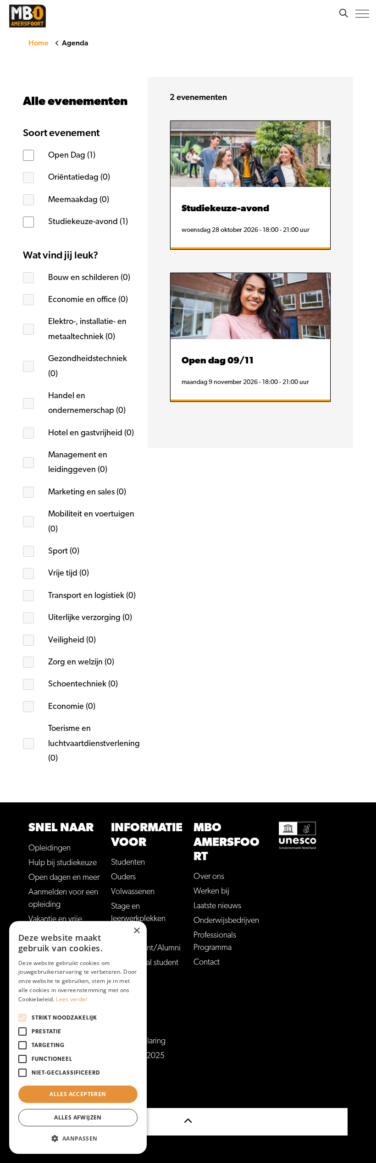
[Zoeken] (343, 13)
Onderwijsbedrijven (226, 920)
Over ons (209, 876)
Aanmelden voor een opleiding (63, 898)
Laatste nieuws (217, 906)
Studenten (128, 862)
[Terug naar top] (188, 1122)
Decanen (125, 933)
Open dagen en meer (64, 877)
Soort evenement (61, 133)
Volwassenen (133, 892)
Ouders (123, 877)
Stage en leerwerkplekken (138, 912)
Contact (207, 962)
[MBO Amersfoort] (27, 16)
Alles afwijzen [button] (78, 1117)
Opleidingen (49, 848)
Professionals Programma (215, 941)
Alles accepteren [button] (78, 1094)
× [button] (136, 930)
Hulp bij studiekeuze (62, 863)
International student (144, 963)
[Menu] (362, 13)
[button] (78, 1138)
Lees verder (72, 999)
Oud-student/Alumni (146, 948)
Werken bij (211, 891)
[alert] (78, 1037)
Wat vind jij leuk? (60, 255)
